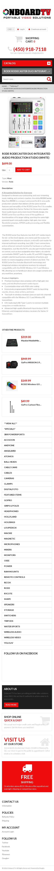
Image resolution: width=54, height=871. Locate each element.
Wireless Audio (12, 632)
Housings (9, 522)
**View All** (14, 86)
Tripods (8, 621)
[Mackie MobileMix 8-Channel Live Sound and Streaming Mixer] (12, 343)
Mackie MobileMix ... (31, 340)
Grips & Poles (11, 505)
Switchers (10, 615)
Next (43, 142)
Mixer (9, 178)
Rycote (8, 593)
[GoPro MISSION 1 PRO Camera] (12, 364)
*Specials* (9, 429)
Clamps (8, 483)
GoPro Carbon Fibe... (31, 404)
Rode (11, 182)
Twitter (5, 842)
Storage (9, 610)
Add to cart (23, 170)
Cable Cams (10, 467)
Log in (22, 29)
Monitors (10, 555)
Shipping (5, 821)
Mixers (8, 549)
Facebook (6, 846)
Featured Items (12, 494)
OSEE (6, 560)
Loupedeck (10, 527)
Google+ (5, 858)
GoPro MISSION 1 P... (31, 362)
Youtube (5, 850)
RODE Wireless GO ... (31, 384)
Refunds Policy (8, 817)
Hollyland (10, 516)
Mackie (8, 533)
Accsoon (9, 440)
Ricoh (7, 582)
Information (7, 806)
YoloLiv (8, 643)
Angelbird (10, 451)
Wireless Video (12, 637)
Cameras (9, 478)
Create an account (38, 29)
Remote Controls (14, 577)
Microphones (12, 544)
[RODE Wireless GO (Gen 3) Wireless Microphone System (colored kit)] (12, 385)
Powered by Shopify (37, 868)
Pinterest (6, 854)
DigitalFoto (11, 489)
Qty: (4, 170)
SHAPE (7, 599)
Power (8, 566)
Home (4, 86)
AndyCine (9, 445)
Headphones (11, 511)
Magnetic (9, 538)
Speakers (9, 604)
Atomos (9, 456)
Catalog (10, 63)
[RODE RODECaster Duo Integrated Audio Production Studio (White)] (27, 116)
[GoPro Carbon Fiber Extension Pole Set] (12, 407)
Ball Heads (10, 462)
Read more (11, 705)
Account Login (8, 832)
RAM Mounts (11, 571)
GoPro (8, 500)
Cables (8, 472)
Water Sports (12, 626)
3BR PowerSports (14, 434)
